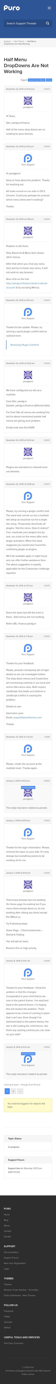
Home (7, 1214)
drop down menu (36, 80)
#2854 (47, 146)
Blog (6, 1220)
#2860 (47, 300)
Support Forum (11, 1257)
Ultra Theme (19, 41)
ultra (49, 80)
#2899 (47, 1047)
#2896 (47, 961)
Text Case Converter (13, 1343)
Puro (32, 1367)
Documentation (11, 1252)
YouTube (8, 1322)
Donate (7, 1236)
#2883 (47, 820)
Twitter (7, 1316)
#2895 (47, 873)
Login (6, 1268)
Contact (7, 1231)
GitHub (7, 1327)
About (7, 1225)
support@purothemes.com (27, 717)
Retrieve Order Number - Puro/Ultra (21, 1290)
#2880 (47, 636)
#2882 (47, 781)
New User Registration (15, 1263)
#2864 (47, 363)
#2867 (47, 484)
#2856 (47, 219)
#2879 (47, 585)
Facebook (8, 1311)
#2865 (47, 440)
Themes (8, 1284)
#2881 (47, 737)
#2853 (47, 89)
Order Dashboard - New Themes (19, 1295)
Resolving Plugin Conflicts (24, 344)
